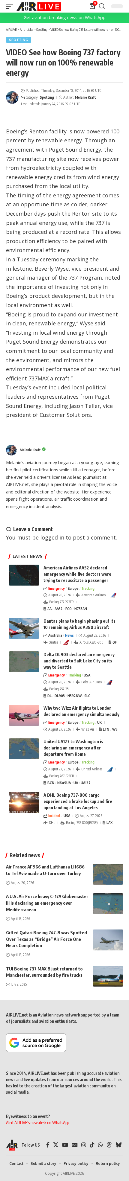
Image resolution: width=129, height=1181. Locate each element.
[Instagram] (84, 1145)
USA (87, 675)
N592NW (75, 696)
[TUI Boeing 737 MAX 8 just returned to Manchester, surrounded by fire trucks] (108, 976)
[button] (11, 6)
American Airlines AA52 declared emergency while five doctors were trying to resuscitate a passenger (77, 574)
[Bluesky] (118, 1145)
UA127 (86, 783)
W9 (115, 729)
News (69, 635)
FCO (68, 608)
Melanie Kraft (85, 97)
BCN (50, 783)
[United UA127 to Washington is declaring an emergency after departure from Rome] (24, 748)
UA (76, 783)
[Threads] (109, 1145)
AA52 (59, 608)
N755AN (80, 608)
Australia (55, 635)
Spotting (18, 40)
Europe (73, 588)
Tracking (87, 588)
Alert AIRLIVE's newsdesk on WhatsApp (37, 1122)
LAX (109, 822)
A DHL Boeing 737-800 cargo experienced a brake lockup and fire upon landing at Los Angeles (78, 801)
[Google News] (74, 1145)
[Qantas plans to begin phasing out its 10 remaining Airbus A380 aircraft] (24, 628)
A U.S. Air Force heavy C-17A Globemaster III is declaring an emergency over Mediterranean (47, 903)
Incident (54, 815)
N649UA (64, 783)
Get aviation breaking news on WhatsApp (65, 17)
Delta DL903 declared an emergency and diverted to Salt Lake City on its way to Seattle (79, 661)
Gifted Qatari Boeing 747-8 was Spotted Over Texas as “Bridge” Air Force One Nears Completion (46, 939)
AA (49, 608)
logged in (52, 537)
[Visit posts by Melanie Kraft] (12, 97)
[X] (56, 1145)
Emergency (56, 588)
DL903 (60, 696)
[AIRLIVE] (38, 6)
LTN (106, 729)
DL (49, 696)
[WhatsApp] (100, 1145)
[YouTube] (65, 1145)
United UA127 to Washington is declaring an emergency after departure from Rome (73, 748)
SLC (87, 696)
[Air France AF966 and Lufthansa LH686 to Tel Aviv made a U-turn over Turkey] (108, 874)
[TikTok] (92, 1145)
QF (114, 642)
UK (99, 722)
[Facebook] (48, 1145)
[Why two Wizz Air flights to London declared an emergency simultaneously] (24, 715)
